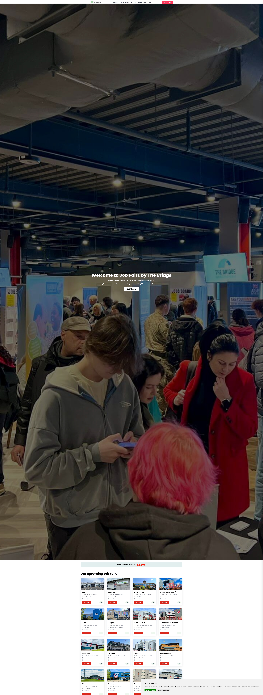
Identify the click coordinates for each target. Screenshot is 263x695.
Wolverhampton (165, 653)
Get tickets (86, 602)
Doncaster (111, 592)
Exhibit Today (167, 2)
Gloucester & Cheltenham (169, 623)
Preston (136, 653)
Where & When (115, 2)
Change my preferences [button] (163, 690)
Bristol (84, 684)
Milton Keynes (139, 592)
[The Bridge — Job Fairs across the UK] (96, 2)
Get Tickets (131, 289)
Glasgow (111, 623)
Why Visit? (133, 2)
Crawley (111, 684)
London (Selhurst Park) (168, 592)
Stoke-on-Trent (139, 623)
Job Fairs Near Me (125, 2)
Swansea (137, 684)
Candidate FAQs (142, 2)
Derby (84, 592)
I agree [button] (147, 690)
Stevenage (86, 653)
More (149, 2)
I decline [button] (153, 690)
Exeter (84, 623)
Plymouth (111, 653)
